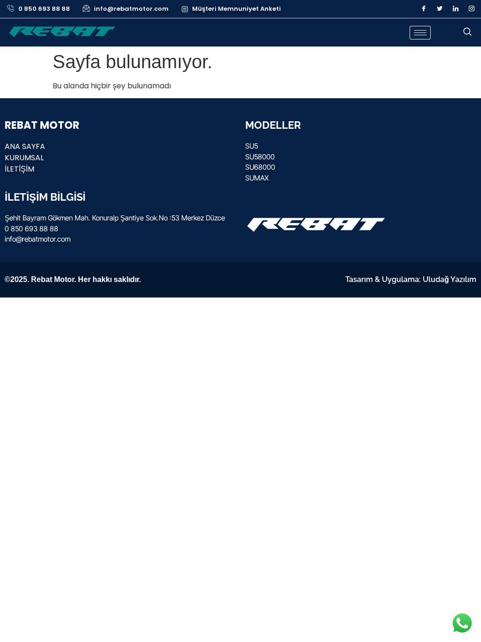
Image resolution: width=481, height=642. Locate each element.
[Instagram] (472, 9)
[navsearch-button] (467, 32)
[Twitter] (440, 9)
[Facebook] (424, 9)
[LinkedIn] (456, 9)
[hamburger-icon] (420, 32)
